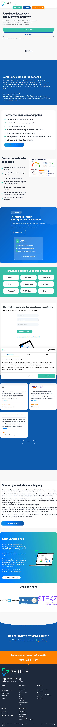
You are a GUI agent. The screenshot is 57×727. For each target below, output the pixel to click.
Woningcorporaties (23, 702)
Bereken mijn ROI (17, 232)
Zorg (20, 704)
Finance (21, 691)
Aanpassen (27, 375)
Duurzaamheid (40, 691)
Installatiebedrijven (23, 692)
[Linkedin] (5, 716)
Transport (21, 700)
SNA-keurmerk (40, 696)
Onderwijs (21, 696)
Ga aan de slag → (28, 29)
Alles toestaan (46, 375)
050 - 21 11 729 (28, 659)
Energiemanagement (42, 692)
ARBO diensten (22, 689)
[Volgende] (34, 442)
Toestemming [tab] (9, 354)
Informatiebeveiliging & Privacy (44, 694)
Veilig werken (40, 698)
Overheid (21, 698)
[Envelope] (2, 716)
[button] (29, 3)
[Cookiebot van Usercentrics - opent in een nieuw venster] (48, 350)
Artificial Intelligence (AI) (43, 689)
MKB (20, 694)
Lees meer (5, 400)
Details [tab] (28, 354)
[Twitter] (9, 716)
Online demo (28, 34)
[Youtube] (12, 716)
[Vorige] (22, 442)
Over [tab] (47, 354)
